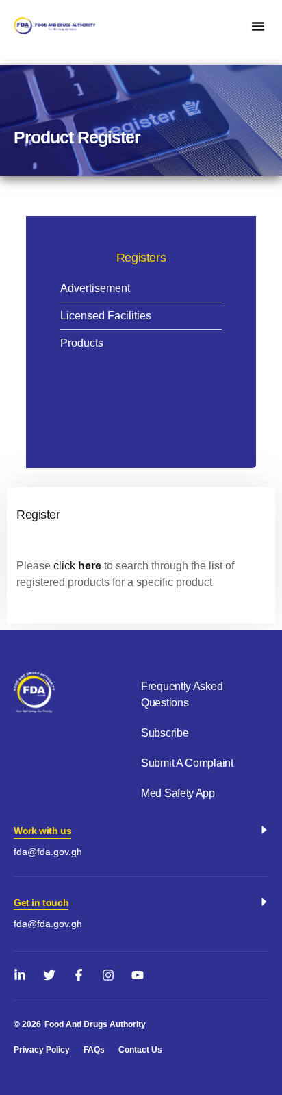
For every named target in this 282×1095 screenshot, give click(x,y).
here (89, 565)
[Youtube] (137, 975)
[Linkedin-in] (20, 975)
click (64, 565)
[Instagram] (108, 975)
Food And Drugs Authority (95, 1024)
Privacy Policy (42, 1050)
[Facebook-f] (79, 975)
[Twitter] (49, 975)
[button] (258, 26)
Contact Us (140, 1050)
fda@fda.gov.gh (48, 851)
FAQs (94, 1050)
